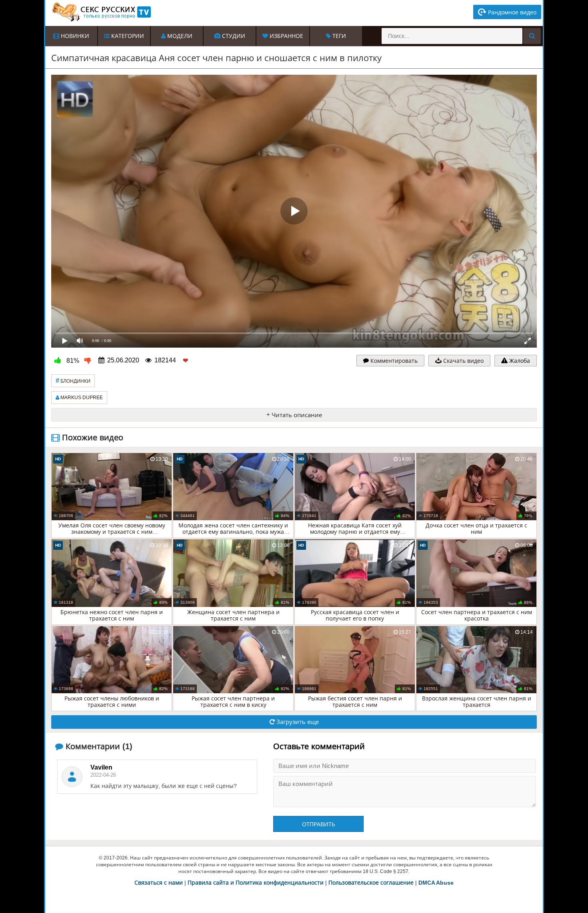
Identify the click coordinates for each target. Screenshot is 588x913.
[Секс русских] (101, 12)
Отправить (318, 824)
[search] (532, 36)
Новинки (74, 36)
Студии (232, 36)
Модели (179, 36)
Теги (338, 36)
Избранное (285, 36)
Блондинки (73, 380)
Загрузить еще (297, 721)
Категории (127, 36)
